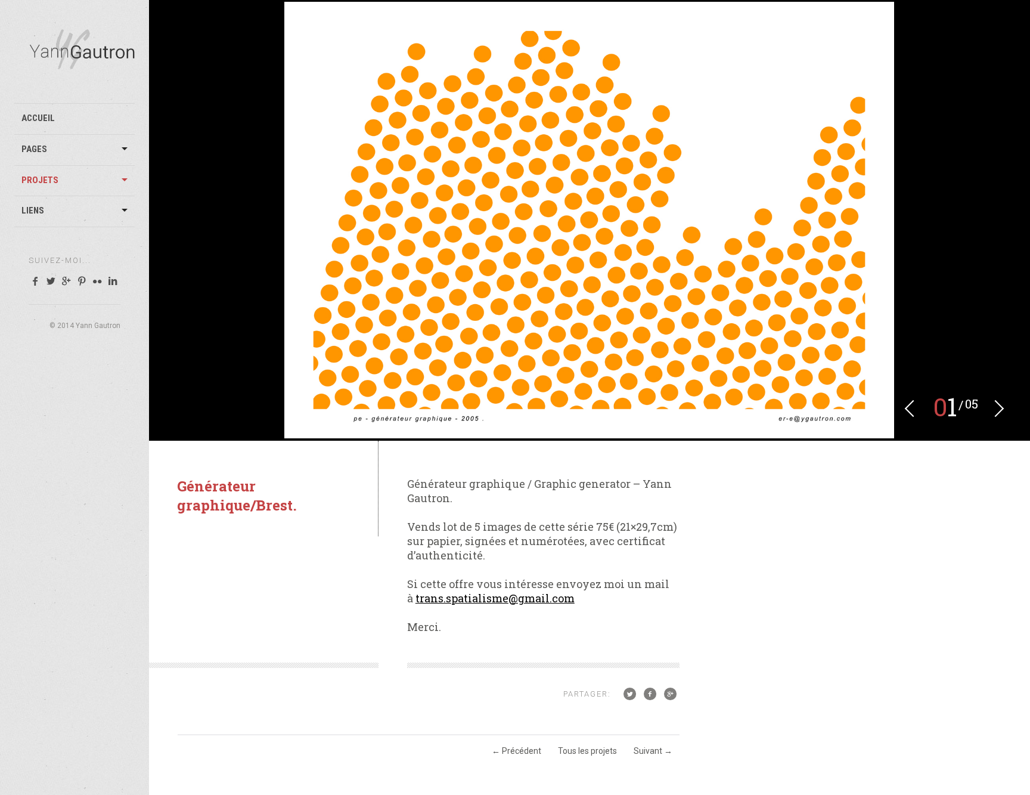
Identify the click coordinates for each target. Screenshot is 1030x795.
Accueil (38, 118)
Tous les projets (587, 751)
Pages (34, 149)
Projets (39, 180)
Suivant (653, 751)
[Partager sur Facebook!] (650, 693)
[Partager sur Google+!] (671, 693)
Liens (32, 210)
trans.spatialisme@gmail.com (495, 598)
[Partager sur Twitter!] (629, 693)
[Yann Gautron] (82, 64)
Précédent (516, 751)
